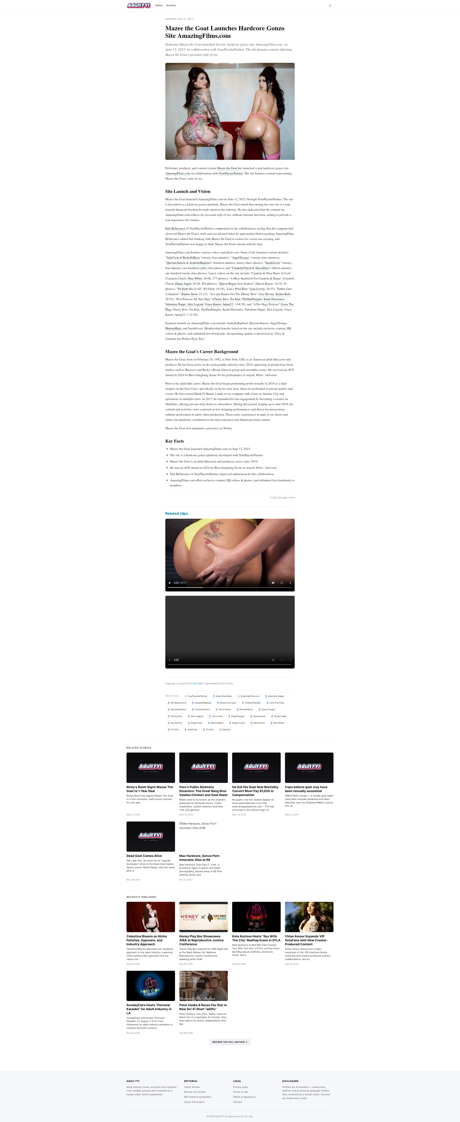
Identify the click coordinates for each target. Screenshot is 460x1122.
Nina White (195, 278)
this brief (198, 683)
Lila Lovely (258, 289)
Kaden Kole (283, 294)
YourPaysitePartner (231, 173)
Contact (237, 1101)
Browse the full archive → (230, 1042)
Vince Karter (213, 304)
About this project (194, 1101)
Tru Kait (235, 299)
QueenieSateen (176, 263)
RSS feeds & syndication (197, 1096)
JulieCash (173, 257)
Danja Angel (183, 283)
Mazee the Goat (227, 168)
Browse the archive (195, 1091)
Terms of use (240, 1091)
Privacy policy (240, 1087)
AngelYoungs (240, 257)
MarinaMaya (173, 328)
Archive (171, 5)
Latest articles (192, 1087)
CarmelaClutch (241, 268)
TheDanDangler (252, 299)
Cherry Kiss (221, 299)
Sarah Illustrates (273, 299)
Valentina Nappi (175, 304)
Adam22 (227, 304)
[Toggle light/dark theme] (330, 5)
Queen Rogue (227, 283)
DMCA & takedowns (244, 1096)
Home (158, 5)
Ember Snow (189, 294)
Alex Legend (195, 304)
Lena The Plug (276, 702)
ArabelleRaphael (200, 263)
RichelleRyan (191, 257)
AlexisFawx (262, 268)
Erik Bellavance (175, 228)
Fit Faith (183, 289)
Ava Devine (266, 294)
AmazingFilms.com (177, 173)
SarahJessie (272, 263)
